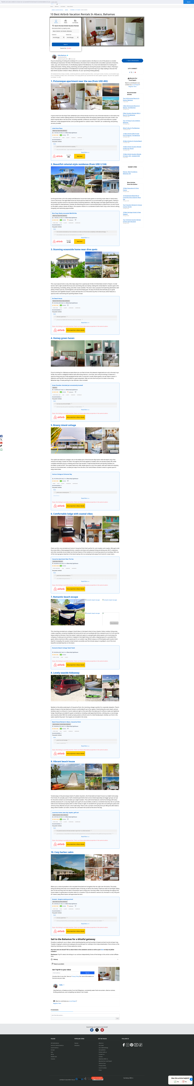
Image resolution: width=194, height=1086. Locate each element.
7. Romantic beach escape (64, 596)
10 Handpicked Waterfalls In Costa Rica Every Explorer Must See (132, 197)
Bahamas (72, 9)
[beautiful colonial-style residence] (93, 173)
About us (101, 1043)
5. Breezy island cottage (63, 425)
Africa (52, 1054)
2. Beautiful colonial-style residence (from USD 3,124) (78, 164)
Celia (61, 985)
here (102, 949)
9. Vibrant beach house (63, 761)
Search (66, 44)
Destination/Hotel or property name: (61, 28)
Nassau (76, 1043)
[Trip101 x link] (131, 72)
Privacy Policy (75, 976)
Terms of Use (102, 1063)
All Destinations (55, 1043)
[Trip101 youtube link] (136, 1044)
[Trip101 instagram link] (133, 72)
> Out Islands (77, 9)
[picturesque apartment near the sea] (93, 90)
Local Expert (72, 1001)
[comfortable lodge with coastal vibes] (68, 529)
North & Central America (57, 1045)
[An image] (110, 103)
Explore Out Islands (97, 1078)
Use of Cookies (103, 1068)
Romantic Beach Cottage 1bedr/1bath (63, 648)
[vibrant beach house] (68, 777)
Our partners (102, 1050)
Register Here (57, 1003)
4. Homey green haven (62, 338)
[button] (85, 145)
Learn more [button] (54, 2)
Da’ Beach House (57, 298)
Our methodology (103, 1047)
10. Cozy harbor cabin (62, 852)
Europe (53, 1050)
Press (100, 1070)
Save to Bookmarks (133, 60)
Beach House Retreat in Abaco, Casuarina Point (66, 722)
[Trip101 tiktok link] (140, 1045)
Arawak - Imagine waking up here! (62, 899)
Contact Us (101, 1054)
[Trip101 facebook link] (129, 72)
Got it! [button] (188, 2)
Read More (84, 152)
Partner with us (103, 1052)
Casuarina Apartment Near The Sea (63, 559)
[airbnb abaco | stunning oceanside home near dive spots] (68, 265)
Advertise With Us (103, 1059)
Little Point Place (57, 128)
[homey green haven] (93, 347)
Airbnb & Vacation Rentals (57, 9)
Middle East (54, 1056)
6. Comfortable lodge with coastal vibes (72, 513)
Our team (101, 1045)
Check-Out (68, 34)
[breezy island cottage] (68, 440)
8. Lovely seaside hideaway (65, 672)
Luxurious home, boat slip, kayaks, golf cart (65, 812)
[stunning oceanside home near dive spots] (93, 258)
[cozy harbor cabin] (68, 867)
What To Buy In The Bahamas (131, 128)
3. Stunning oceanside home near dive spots (74, 249)
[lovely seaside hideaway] (68, 688)
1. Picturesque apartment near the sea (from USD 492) (79, 81)
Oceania (53, 1059)
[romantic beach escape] (68, 612)
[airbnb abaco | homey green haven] (68, 353)
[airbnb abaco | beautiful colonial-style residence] (68, 179)
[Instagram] (63, 984)
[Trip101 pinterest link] (135, 72)
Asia (52, 1052)
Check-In (54, 34)
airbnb (66, 9)
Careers (101, 1056)
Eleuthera (76, 1045)
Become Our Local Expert (105, 1061)
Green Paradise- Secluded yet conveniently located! (67, 385)
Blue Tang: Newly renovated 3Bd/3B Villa (64, 213)
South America (54, 1047)
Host (54, 144)
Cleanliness (56, 495)
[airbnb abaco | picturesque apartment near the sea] (68, 96)
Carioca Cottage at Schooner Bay (62, 474)
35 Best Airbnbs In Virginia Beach (132, 141)
